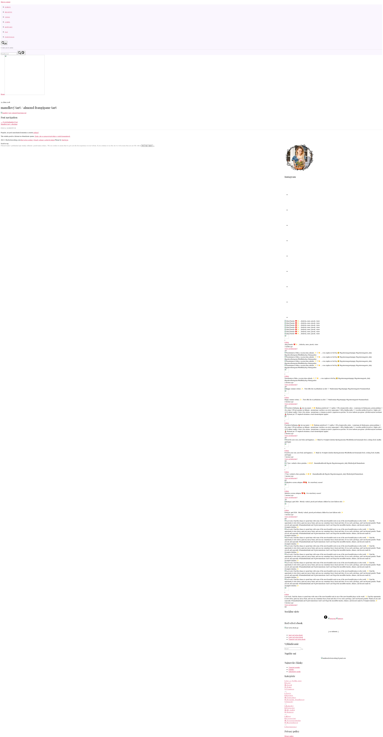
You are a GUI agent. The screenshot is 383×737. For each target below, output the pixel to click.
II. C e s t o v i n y (290, 718)
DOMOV (8, 7)
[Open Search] (4, 43)
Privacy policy (289, 736)
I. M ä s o (288, 716)
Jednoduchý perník (295, 671)
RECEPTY (8, 12)
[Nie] (153, 146)
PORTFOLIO (9, 37)
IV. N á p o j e (289, 712)
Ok (143, 146)
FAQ (6, 32)
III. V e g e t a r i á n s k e (293, 720)
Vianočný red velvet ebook (297, 639)
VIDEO (7, 17)
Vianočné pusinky (294, 667)
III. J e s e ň (288, 685)
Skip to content (5, 2)
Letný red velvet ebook (296, 637)
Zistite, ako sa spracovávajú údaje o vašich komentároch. (52, 136)
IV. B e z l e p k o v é (291, 722)
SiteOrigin (65, 140)
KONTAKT (8, 27)
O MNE (7, 22)
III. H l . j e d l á (290, 710)
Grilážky (291, 669)
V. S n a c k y (289, 702)
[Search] (21, 53)
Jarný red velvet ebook (296, 635)
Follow (287, 342)
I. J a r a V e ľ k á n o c (293, 681)
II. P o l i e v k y (290, 708)
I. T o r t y (288, 693)
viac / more (148, 146)
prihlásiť (35, 132)
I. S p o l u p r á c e (291, 727)
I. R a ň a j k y (289, 706)
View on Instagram (291, 348)
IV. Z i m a (288, 687)
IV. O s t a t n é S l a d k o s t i (294, 699)
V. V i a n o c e (289, 689)
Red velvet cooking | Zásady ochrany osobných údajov (38, 140)
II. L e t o (287, 683)
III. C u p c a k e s (290, 697)
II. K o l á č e (289, 695)
